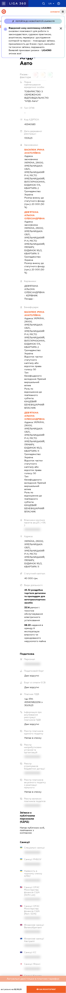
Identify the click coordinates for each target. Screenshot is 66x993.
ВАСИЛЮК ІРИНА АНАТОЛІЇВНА (34, 151)
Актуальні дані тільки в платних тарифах (33, 978)
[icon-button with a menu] (63, 11)
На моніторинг (47, 989)
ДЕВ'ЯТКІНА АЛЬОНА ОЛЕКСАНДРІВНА (34, 215)
